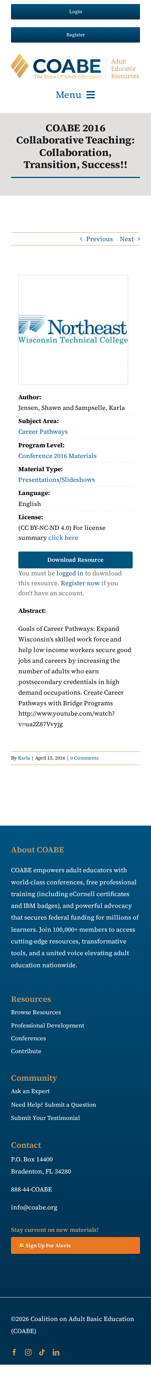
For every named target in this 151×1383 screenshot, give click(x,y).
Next (127, 238)
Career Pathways (43, 431)
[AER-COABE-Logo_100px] (75, 56)
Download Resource (75, 560)
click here (63, 537)
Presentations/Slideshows (56, 479)
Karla (24, 758)
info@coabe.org (34, 1207)
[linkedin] (56, 1352)
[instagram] (28, 1352)
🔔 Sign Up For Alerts (44, 1245)
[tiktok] (42, 1352)
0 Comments (84, 758)
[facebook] (14, 1352)
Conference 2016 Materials (57, 455)
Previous (99, 238)
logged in (70, 573)
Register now (80, 583)
